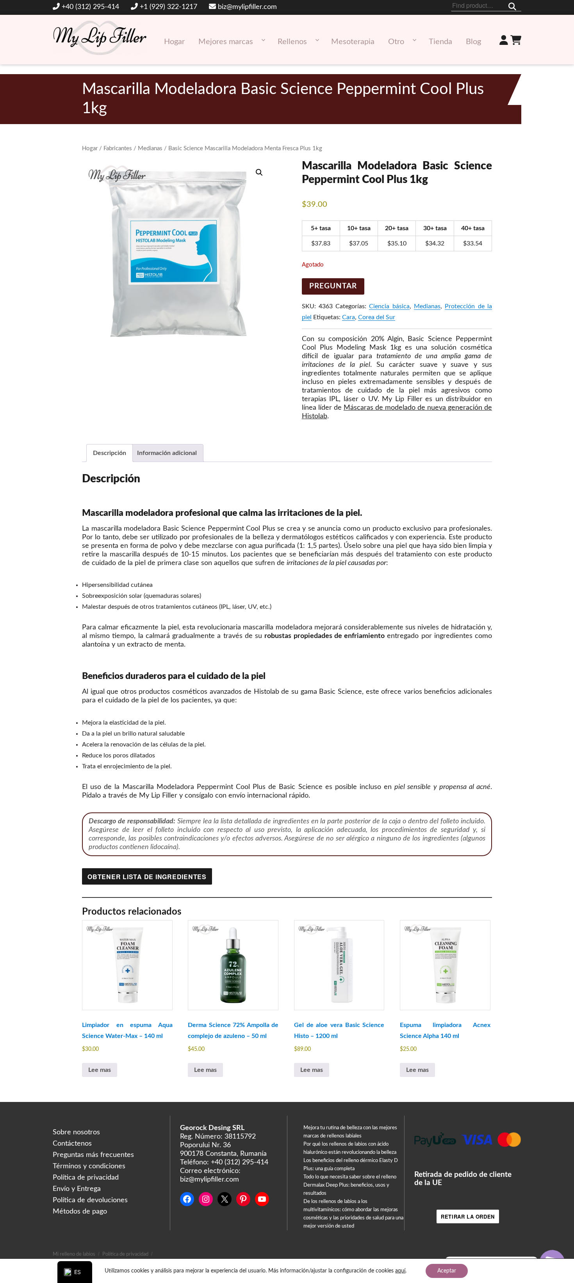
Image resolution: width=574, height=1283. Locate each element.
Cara (348, 317)
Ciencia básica (389, 306)
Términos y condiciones (89, 1166)
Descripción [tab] (109, 453)
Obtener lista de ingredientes (147, 876)
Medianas (150, 148)
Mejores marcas (225, 42)
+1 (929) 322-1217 (168, 7)
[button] (259, 172)
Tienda (440, 42)
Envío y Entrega (77, 1188)
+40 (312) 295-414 (90, 7)
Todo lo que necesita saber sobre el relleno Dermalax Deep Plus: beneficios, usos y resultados (349, 1185)
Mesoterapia (352, 42)
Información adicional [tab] (167, 453)
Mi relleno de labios (74, 1254)
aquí (400, 1271)
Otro (396, 42)
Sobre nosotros (76, 1132)
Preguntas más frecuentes (93, 1155)
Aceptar (446, 1271)
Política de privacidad (86, 1177)
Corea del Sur (376, 317)
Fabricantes (117, 148)
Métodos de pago (80, 1211)
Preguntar (333, 286)
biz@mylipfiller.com (247, 7)
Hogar (174, 42)
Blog (473, 42)
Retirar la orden (468, 1216)
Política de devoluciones (90, 1200)
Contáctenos (72, 1143)
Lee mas (99, 1070)
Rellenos (292, 42)
